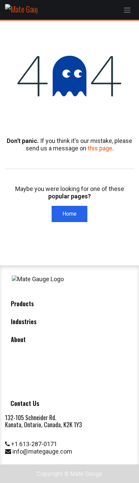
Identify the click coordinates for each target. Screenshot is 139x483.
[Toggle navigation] (127, 10)
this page (100, 148)
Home (69, 214)
